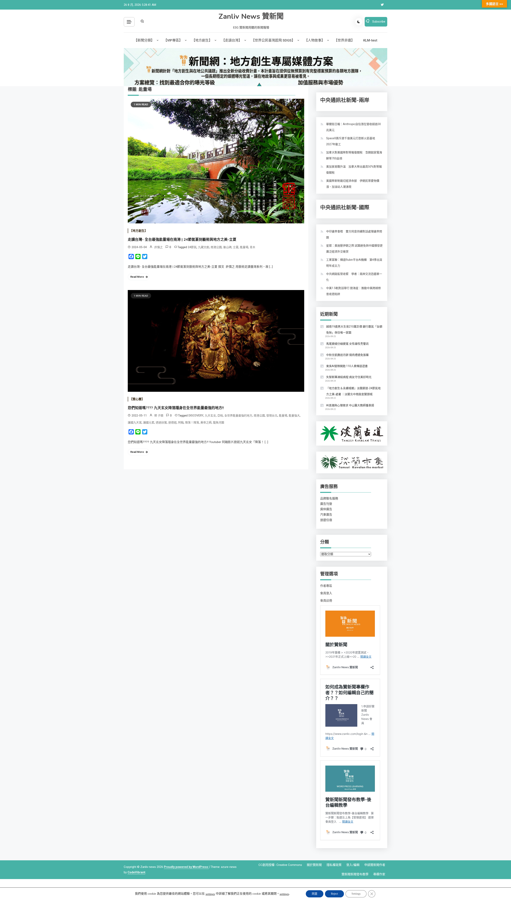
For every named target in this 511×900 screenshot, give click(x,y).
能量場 (244, 247)
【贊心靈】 (137, 399)
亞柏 (220, 415)
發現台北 (271, 415)
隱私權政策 (334, 865)
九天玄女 (210, 415)
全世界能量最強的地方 (238, 415)
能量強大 (294, 415)
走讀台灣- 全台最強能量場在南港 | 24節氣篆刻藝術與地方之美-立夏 (182, 239)
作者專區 (326, 586)
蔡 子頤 (158, 415)
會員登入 (326, 593)
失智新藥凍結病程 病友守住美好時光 (348, 377)
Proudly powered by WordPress (186, 867)
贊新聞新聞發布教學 (355, 874)
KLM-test (370, 40)
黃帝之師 (206, 422)
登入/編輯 (352, 865)
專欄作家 (379, 874)
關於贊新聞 (314, 865)
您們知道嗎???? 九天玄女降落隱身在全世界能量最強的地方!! (176, 408)
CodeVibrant (136, 872)
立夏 (236, 247)
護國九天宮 (135, 422)
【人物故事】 (314, 40)
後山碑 (227, 247)
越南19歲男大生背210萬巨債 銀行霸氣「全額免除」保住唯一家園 (354, 329)
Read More (137, 276)
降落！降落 (192, 422)
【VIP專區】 (173, 40)
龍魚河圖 (218, 422)
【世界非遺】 (344, 40)
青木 (252, 247)
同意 (314, 893)
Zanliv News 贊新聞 (251, 16)
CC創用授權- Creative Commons (280, 865)
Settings (356, 893)
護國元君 (148, 422)
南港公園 (216, 247)
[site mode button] (358, 21)
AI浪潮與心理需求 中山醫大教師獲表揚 (350, 405)
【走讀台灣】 (232, 40)
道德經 (172, 422)
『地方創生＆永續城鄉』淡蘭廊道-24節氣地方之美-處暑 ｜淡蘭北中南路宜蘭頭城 (353, 391)
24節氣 (192, 247)
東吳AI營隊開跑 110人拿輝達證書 (347, 366)
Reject (334, 893)
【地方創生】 (202, 40)
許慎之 (158, 247)
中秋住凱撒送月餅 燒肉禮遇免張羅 (347, 354)
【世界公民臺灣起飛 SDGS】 (273, 40)
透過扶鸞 (161, 422)
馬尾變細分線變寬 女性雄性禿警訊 (347, 343)
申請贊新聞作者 (374, 865)
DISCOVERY (195, 415)
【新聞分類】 (144, 40)
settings (210, 894)
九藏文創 (203, 247)
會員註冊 (326, 600)
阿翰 (181, 422)
